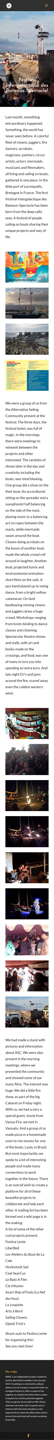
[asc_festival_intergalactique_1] (27, 811)
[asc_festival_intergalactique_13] (27, 318)
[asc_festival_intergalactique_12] (27, 883)
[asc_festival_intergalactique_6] (27, 991)
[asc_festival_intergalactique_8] (27, 282)
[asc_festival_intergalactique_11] (27, 775)
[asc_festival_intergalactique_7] (27, 919)
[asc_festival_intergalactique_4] (27, 1027)
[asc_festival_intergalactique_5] (27, 354)
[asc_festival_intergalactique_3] (27, 847)
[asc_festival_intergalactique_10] (27, 739)
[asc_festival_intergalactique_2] (27, 955)
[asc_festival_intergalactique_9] (27, 390)
